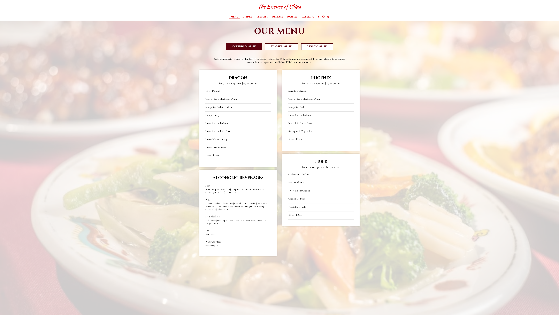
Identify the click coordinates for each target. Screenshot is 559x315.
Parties (292, 16)
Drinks (247, 16)
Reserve (277, 16)
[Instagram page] (323, 16)
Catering (307, 16)
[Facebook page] (318, 16)
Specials (262, 16)
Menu (234, 16)
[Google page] (328, 16)
